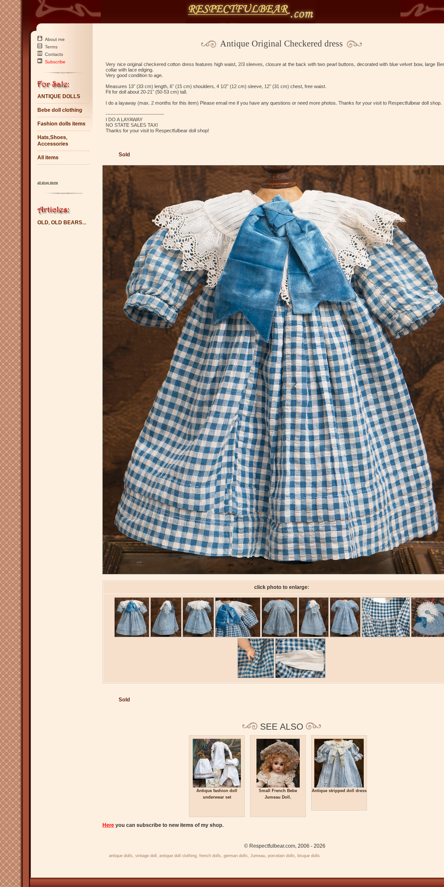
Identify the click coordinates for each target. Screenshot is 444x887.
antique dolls (121, 855)
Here (108, 825)
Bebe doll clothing (59, 110)
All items (48, 157)
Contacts (54, 54)
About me (55, 39)
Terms (51, 46)
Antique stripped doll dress (339, 790)
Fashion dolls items (61, 123)
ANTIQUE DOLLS (58, 96)
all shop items (47, 182)
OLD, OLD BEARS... (61, 222)
